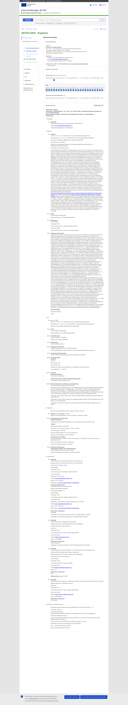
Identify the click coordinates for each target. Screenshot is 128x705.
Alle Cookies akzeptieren (72, 697)
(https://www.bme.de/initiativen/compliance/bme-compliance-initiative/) (76, 195)
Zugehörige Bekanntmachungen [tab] (29, 41)
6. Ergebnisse (27, 80)
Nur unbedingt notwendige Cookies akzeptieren (93, 697)
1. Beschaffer (26, 69)
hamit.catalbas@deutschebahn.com (63, 503)
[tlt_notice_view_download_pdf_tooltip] (47, 90)
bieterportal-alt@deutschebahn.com (63, 567)
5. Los (25, 76)
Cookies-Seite (33, 698)
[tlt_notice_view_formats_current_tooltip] (102, 105)
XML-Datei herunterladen (32, 48)
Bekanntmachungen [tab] (27, 37)
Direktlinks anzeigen (31, 51)
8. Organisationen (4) (29, 84)
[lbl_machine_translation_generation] (64, 95)
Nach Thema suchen (69, 23)
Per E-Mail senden (31, 59)
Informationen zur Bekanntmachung (28, 89)
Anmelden (94, 5)
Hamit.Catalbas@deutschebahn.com (59, 59)
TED (22, 29)
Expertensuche (59, 23)
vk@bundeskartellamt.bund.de (61, 537)
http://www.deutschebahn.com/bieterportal (69, 482)
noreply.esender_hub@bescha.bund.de (63, 594)
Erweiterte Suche (50, 23)
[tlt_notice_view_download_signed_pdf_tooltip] (54, 80)
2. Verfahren (26, 73)
